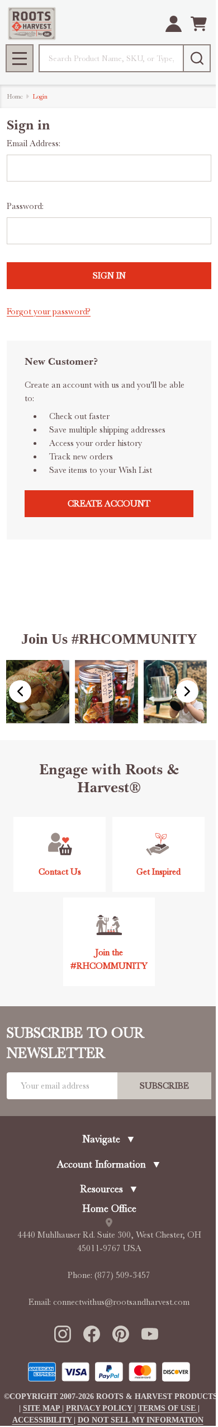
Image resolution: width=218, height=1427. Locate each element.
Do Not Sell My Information (140, 1420)
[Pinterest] (120, 1333)
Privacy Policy (100, 1408)
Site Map (42, 1408)
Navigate (109, 1139)
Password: (25, 206)
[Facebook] (91, 1333)
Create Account (109, 504)
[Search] (197, 58)
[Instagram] (62, 1333)
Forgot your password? (49, 311)
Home (15, 96)
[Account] (173, 23)
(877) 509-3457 (122, 1275)
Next (187, 691)
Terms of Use (168, 1408)
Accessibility (43, 1420)
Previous (20, 691)
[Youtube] (149, 1333)
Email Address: (33, 143)
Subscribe (164, 1086)
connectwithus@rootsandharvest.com (121, 1302)
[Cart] (198, 23)
